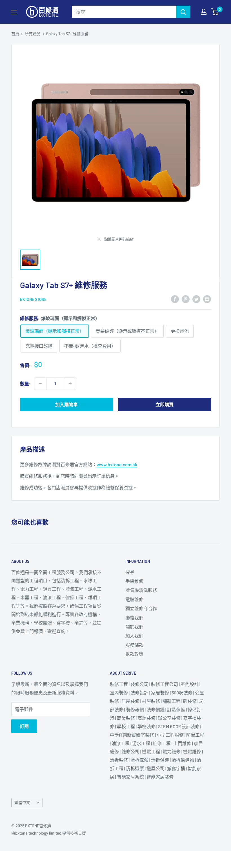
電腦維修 (134, 599)
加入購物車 (66, 404)
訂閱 (24, 726)
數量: (25, 383)
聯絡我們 (134, 617)
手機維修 (134, 581)
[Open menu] (14, 12)
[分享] (175, 298)
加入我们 (134, 635)
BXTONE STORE (33, 299)
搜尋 (129, 572)
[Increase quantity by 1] (70, 384)
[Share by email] (207, 298)
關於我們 (134, 626)
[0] (215, 11)
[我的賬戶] (203, 12)
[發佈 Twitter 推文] (196, 298)
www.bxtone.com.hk (117, 464)
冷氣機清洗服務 (141, 590)
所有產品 (33, 33)
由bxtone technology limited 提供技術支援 (48, 833)
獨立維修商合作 (141, 608)
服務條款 (134, 645)
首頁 (15, 33)
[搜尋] (183, 12)
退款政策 (134, 654)
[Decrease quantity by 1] (40, 384)
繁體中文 (22, 802)
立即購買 (165, 404)
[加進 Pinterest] (186, 298)
